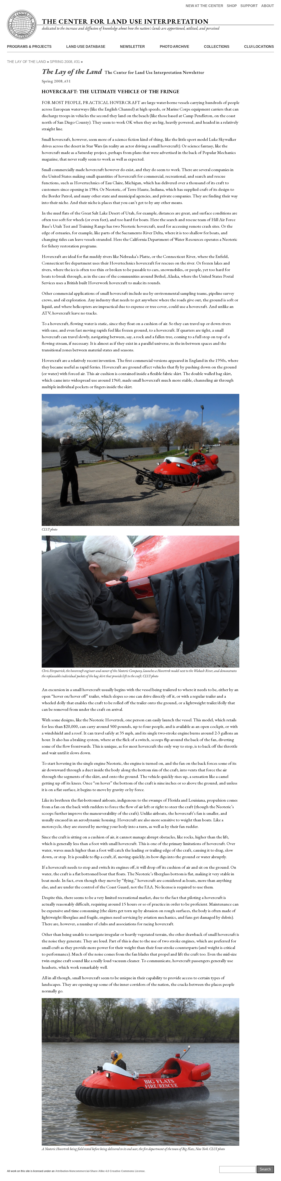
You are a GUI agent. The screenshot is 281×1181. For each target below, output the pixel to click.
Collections (216, 46)
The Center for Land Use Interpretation (125, 21)
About (267, 6)
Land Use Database (85, 46)
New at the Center (204, 6)
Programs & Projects (29, 46)
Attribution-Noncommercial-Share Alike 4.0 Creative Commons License (100, 1171)
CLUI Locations (259, 46)
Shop (232, 6)
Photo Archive (174, 46)
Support (249, 6)
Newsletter (132, 46)
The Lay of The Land (26, 62)
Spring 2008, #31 (65, 62)
